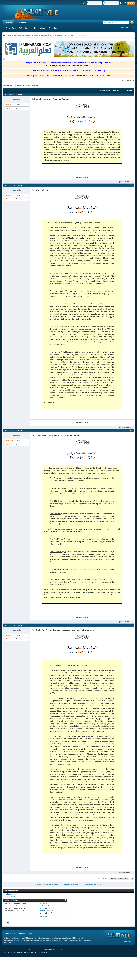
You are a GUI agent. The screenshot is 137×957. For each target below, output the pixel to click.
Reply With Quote (126, 182)
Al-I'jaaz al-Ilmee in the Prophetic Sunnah (26, 86)
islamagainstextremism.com (14, 940)
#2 (131, 185)
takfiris (28, 940)
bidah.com (76, 938)
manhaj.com (56, 938)
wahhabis (87, 940)
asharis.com (66, 938)
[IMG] (42, 908)
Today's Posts (11, 28)
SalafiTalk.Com (9, 934)
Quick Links (53, 28)
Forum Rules (44, 917)
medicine (8, 894)
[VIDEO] (42, 911)
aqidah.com (16, 938)
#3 (131, 430)
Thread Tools (105, 90)
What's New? (21, 22)
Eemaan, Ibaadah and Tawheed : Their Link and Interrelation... (57, 885)
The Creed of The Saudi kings (91, 885)
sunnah (14, 894)
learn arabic (8, 943)
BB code (42, 903)
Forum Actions (39, 28)
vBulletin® (48, 950)
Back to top (127, 941)
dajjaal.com (57, 940)
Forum (9, 22)
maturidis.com (46, 940)
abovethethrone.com (42, 938)
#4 (131, 625)
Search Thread (117, 90)
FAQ (20, 28)
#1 (131, 94)
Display (129, 90)
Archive (22, 934)
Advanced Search (127, 28)
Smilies (42, 906)
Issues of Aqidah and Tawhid (44, 35)
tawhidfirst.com (27, 938)
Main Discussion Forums (22, 35)
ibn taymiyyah (68, 940)
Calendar (28, 28)
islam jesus (78, 940)
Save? (123, 3)
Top (132, 878)
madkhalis (35, 940)
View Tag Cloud (10, 896)
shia (82, 938)
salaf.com (7, 938)
